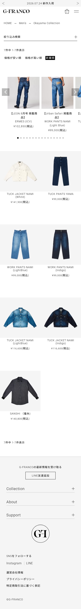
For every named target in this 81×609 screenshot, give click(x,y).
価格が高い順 (33, 57)
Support (13, 515)
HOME (8, 23)
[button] (3, 3)
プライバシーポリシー (20, 579)
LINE (29, 563)
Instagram (14, 563)
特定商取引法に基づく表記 (23, 585)
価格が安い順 (12, 57)
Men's (22, 23)
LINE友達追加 (40, 475)
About (11, 502)
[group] (40, 3)
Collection (15, 488)
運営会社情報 (14, 572)
